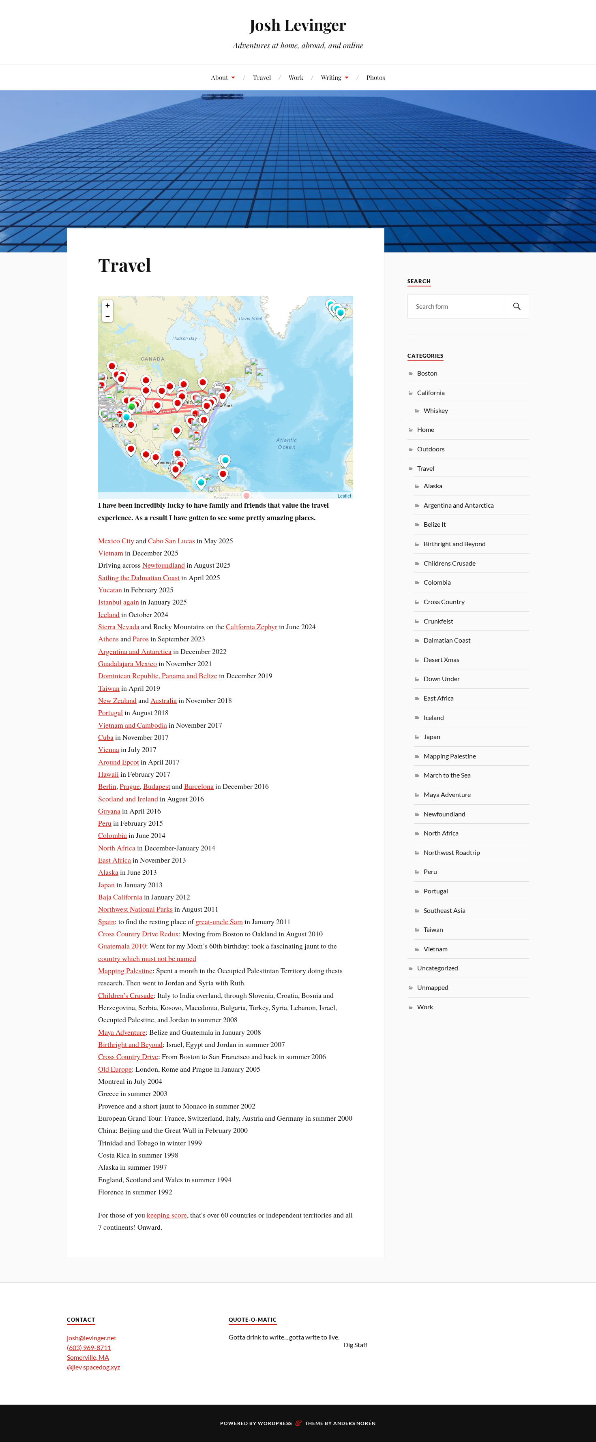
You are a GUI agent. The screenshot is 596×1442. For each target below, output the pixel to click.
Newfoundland (163, 565)
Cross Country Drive (128, 1056)
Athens (108, 638)
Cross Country (444, 601)
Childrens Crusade (450, 563)
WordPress (275, 1423)
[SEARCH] (517, 306)
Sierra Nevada (118, 626)
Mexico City (116, 540)
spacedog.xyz (101, 1367)
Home (425, 429)
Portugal (110, 712)
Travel (262, 77)
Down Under (442, 678)
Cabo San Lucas (171, 540)
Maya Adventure (122, 1032)
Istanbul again (118, 602)
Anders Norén (354, 1423)
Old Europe (115, 1069)
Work (296, 77)
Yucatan (110, 589)
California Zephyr (251, 626)
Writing (331, 77)
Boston (427, 373)
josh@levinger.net (91, 1338)
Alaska (108, 872)
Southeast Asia (444, 910)
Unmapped (432, 987)
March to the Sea (447, 775)
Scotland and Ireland (128, 798)
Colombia (112, 835)
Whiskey (436, 410)
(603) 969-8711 (89, 1347)
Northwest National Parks (135, 909)
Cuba (106, 737)
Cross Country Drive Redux (138, 933)
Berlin (107, 786)
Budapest (156, 786)
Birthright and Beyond (130, 1044)
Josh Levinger (298, 24)
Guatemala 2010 (122, 946)
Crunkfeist (438, 621)
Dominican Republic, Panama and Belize (157, 675)
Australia (163, 700)
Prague (130, 786)
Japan (106, 884)
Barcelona (199, 786)
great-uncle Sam (219, 921)
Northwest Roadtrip (452, 852)
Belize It (435, 524)
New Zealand (117, 700)
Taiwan (109, 688)
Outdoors (431, 449)
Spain (106, 921)
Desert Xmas (441, 659)
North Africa (116, 847)
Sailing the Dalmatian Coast (139, 577)
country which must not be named (147, 958)
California (431, 392)
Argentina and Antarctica (135, 651)
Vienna (108, 749)
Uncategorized (437, 968)
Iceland (109, 614)
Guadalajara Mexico (127, 663)
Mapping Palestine (125, 970)
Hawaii (108, 774)
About (219, 77)
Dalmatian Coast (447, 640)
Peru (104, 823)
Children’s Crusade (126, 995)
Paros (141, 638)
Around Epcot (118, 762)
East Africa (114, 860)
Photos (376, 77)
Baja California (120, 897)
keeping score (167, 1215)
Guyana (109, 811)
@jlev (74, 1367)
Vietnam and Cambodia (132, 725)
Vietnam (110, 553)
